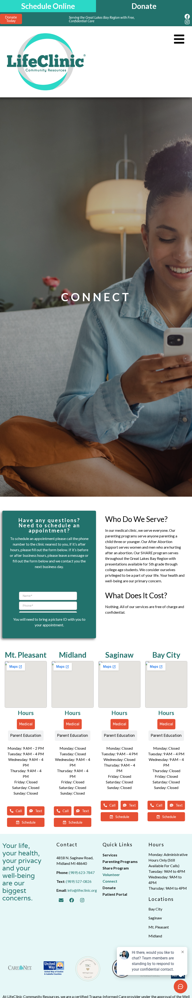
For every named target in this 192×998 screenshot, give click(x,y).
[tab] (26, 724)
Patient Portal (115, 894)
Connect (110, 881)
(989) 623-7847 (82, 872)
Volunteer (111, 874)
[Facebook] (187, 16)
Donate (109, 887)
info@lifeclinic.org (82, 890)
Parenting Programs (120, 861)
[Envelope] (61, 900)
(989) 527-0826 (79, 881)
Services (110, 855)
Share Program (116, 868)
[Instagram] (187, 22)
